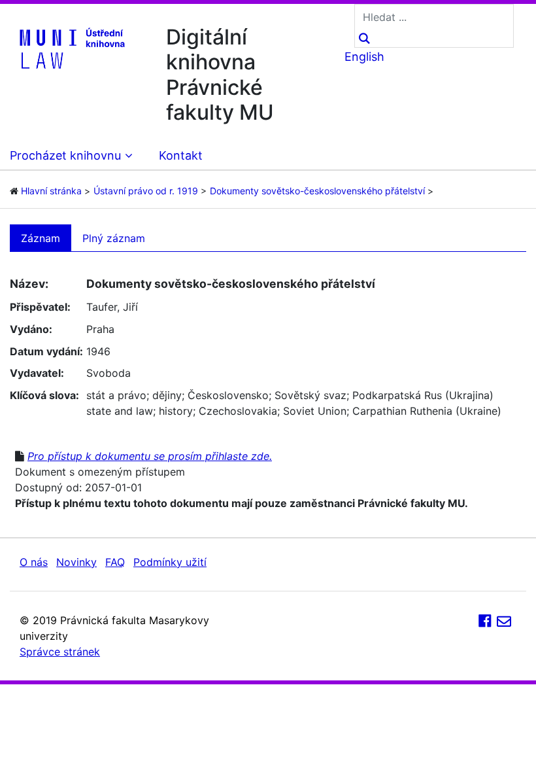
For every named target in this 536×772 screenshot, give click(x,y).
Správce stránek (60, 651)
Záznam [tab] (40, 238)
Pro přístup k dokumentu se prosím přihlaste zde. (149, 456)
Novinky (76, 562)
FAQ (115, 562)
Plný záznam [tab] (113, 238)
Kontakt (181, 155)
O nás (34, 562)
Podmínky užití (170, 562)
